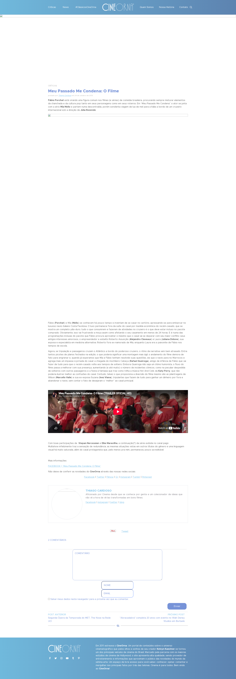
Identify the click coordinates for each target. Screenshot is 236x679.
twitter (113, 502)
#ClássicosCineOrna (86, 7)
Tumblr (136, 477)
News (66, 7)
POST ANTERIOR (57, 615)
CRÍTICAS (52, 86)
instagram (103, 502)
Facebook (89, 477)
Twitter (100, 477)
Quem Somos (147, 7)
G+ (117, 477)
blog (122, 502)
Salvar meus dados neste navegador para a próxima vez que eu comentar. (90, 599)
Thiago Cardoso (64, 95)
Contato (183, 7)
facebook (91, 502)
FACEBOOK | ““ (74, 466)
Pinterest (147, 477)
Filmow (110, 477)
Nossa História (166, 7)
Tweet (124, 531)
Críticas (52, 7)
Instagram (125, 477)
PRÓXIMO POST (176, 615)
